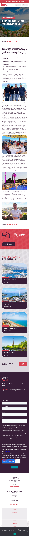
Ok (14, 533)
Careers (14, 509)
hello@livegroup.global (14, 499)
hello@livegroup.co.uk (14, 486)
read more (22, 364)
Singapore (15, 526)
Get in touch (8, 244)
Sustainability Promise (14, 515)
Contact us (15, 523)
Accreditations (14, 512)
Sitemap (14, 520)
